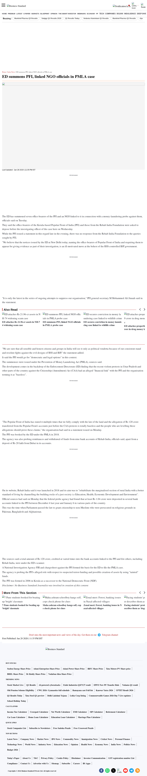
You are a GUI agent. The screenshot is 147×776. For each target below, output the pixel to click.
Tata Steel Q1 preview (34, 695)
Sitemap (55, 763)
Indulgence (130, 14)
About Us (26, 758)
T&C (36, 758)
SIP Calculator (96, 711)
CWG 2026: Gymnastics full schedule (53, 690)
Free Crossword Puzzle (83, 728)
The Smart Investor (67, 14)
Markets (35, 14)
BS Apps (86, 763)
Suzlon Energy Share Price (18, 668)
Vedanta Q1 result (130, 684)
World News (30, 744)
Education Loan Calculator (63, 717)
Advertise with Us (41, 763)
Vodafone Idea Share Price (59, 674)
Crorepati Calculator (39, 711)
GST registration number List (121, 758)
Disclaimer (76, 758)
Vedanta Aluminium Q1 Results (96, 18)
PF (97, 14)
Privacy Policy (47, 758)
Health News (86, 744)
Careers (76, 763)
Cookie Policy (62, 758)
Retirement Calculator (115, 711)
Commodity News (71, 739)
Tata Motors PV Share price (118, 668)
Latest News (12, 739)
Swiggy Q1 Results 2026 (51, 18)
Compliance (12, 763)
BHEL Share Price (15, 674)
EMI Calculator (80, 711)
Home (4, 14)
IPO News (56, 739)
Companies (110, 14)
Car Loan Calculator (16, 717)
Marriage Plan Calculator (89, 717)
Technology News (14, 744)
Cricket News (106, 739)
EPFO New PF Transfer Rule (106, 684)
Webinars (81, 14)
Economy (91, 14)
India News (11, 72)
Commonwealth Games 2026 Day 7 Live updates (110, 695)
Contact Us (25, 763)
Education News (61, 744)
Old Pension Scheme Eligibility (20, 690)
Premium (11, 14)
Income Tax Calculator (17, 711)
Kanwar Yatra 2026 (104, 690)
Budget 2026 (12, 749)
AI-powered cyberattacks (49, 684)
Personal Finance (122, 739)
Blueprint (44, 14)
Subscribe (66, 763)
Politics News (129, 744)
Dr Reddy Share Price (35, 674)
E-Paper (27, 14)
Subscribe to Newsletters (39, 728)
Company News (27, 739)
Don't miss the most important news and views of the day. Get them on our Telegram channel (73, 634)
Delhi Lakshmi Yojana (57, 695)
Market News (43, 739)
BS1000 (120, 14)
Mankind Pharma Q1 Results (124, 18)
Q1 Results (31, 684)
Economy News (101, 744)
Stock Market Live (15, 684)
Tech (101, 14)
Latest (19, 14)
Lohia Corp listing (78, 695)
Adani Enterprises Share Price (46, 668)
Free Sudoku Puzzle (62, 728)
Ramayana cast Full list (82, 690)
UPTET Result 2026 (124, 690)
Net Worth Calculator (60, 711)
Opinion (54, 14)
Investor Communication (94, 758)
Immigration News (90, 739)
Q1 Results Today (72, 18)
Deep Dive (141, 14)
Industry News (44, 744)
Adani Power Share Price (74, 668)
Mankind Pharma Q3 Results (26, 18)
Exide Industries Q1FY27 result (77, 684)
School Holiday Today (16, 700)
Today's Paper (13, 758)
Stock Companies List (16, 728)
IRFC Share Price (95, 668)
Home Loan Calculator (38, 717)
